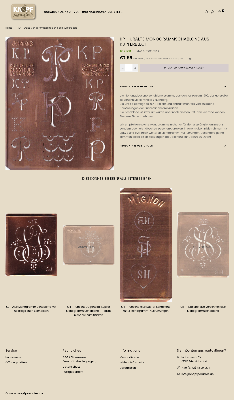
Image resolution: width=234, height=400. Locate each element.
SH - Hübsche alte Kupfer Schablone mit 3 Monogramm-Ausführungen (88, 309)
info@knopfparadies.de (198, 374)
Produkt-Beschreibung (137, 86)
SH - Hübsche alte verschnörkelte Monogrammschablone (146, 309)
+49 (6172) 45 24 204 (196, 368)
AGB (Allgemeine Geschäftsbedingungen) (80, 359)
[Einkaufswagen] (219, 12)
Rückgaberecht (73, 372)
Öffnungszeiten (16, 362)
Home (8, 27)
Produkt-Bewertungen (136, 145)
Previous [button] (2, 254)
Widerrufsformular (132, 362)
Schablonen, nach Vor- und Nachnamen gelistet (82, 12)
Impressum (13, 357)
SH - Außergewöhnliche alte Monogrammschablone (203, 309)
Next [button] (231, 254)
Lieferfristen (128, 368)
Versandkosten (159, 58)
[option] (59, 103)
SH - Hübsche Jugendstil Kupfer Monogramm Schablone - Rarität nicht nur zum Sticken (31, 311)
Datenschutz (71, 366)
